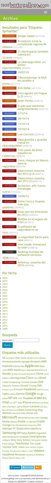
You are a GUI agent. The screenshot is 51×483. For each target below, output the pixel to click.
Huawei (28, 398)
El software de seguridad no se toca (20, 229)
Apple (29, 365)
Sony (13, 439)
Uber (27, 447)
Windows (20, 454)
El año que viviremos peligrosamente (33, 107)
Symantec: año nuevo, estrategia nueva (24, 188)
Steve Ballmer (23, 439)
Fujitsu (5, 393)
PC (14, 428)
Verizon (33, 447)
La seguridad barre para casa (33, 238)
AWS (10, 370)
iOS (11, 402)
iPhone (26, 402)
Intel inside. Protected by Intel (32, 246)
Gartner (20, 393)
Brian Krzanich (20, 374)
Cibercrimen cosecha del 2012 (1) (31, 179)
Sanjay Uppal (25, 36)
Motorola (22, 417)
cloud (42, 378)
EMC (39, 385)
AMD (44, 361)
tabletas (11, 443)
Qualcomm (23, 428)
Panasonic (32, 425)
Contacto (16, 467)
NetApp (44, 417)
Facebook (30, 389)
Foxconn (45, 389)
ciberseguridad (18, 377)
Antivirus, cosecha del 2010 (31, 263)
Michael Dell (31, 413)
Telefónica (22, 443)
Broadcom (31, 374)
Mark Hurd (13, 410)
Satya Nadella (28, 432)
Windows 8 (30, 455)
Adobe (23, 358)
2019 (4, 298)
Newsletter (9, 72)
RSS (39, 467)
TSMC (14, 447)
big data (30, 370)
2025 (4, 280)
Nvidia (21, 421)
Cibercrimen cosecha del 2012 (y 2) (31, 172)
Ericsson (18, 389)
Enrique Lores (7, 389)
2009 (4, 328)
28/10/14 (17, 118)
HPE (15, 398)
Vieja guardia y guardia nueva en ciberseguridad (24, 142)
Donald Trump (28, 385)
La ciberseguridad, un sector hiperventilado (23, 65)
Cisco (29, 378)
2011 (4, 322)
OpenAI (32, 421)
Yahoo (18, 458)
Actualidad (9, 41)
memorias (16, 413)
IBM (39, 398)
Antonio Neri (18, 366)
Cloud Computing (11, 382)
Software (6, 440)
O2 (27, 422)
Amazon (35, 361)
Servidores (24, 436)
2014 (4, 313)
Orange (6, 425)
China (39, 373)
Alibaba (42, 358)
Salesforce (35, 428)
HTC (20, 398)
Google (31, 393)
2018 (4, 301)
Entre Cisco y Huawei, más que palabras (23, 204)
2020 (4, 295)
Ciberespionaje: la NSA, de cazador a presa (24, 80)
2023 (4, 286)
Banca (23, 370)
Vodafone (8, 454)
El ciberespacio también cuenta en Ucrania (25, 54)
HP (10, 398)
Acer (17, 357)
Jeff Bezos (36, 402)
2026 (4, 277)
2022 (4, 289)
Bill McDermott (41, 370)
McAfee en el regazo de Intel (32, 220)
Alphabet (26, 361)
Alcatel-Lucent (33, 358)
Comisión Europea (29, 382)
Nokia (5, 421)
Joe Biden (45, 402)
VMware (39, 451)
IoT (15, 402)
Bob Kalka (23, 88)
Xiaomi (12, 458)
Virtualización (15, 451)
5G (3, 357)
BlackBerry (7, 373)
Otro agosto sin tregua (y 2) (32, 94)
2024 (4, 283)
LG (41, 406)
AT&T (4, 370)
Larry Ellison (23, 406)
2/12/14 (16, 113)
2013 (4, 316)
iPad (19, 402)
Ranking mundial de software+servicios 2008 (22, 255)
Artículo (9, 251)
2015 (4, 310)
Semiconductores (10, 436)
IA (34, 398)
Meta (23, 413)
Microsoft (9, 417)
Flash (39, 389)
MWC (37, 418)
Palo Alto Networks (19, 425)
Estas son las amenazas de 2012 (33, 213)
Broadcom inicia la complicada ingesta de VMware (24, 44)
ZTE (23, 458)
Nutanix (13, 421)
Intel (5, 402)
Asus (42, 366)
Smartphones (37, 436)
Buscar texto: (7, 340)
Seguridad (41, 432)
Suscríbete (28, 467)
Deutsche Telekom (11, 385)
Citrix (36, 378)
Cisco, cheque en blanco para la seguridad (25, 163)
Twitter (21, 447)
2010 (4, 325)
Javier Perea (24, 100)
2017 (4, 304)
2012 (4, 319)
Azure (17, 370)
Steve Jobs (35, 440)
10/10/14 (17, 129)
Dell (40, 382)
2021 (4, 292)
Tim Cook (35, 443)
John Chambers (9, 406)
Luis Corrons (24, 134)
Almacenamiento (11, 361)
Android (7, 366)
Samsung (9, 432)
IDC (44, 398)
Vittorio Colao (27, 451)
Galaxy (12, 394)
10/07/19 (17, 72)
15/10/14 (17, 124)
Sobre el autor (13, 475)
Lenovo (35, 406)
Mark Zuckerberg (27, 409)
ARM (36, 366)
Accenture (10, 358)
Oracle (40, 421)
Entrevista (9, 35)
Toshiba (6, 447)
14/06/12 (17, 196)
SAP (19, 432)
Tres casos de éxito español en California (22, 153)
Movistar (31, 418)
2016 (4, 307)
